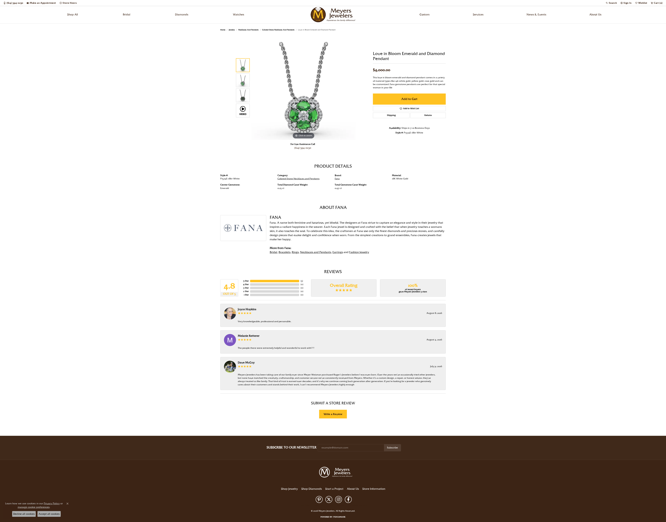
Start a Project (334, 489)
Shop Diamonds (311, 489)
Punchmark (339, 517)
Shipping (391, 115)
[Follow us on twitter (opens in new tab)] (328, 499)
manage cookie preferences (34, 507)
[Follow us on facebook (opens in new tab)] (348, 499)
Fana (337, 179)
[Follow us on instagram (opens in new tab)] (338, 499)
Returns (428, 115)
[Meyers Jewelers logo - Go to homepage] (333, 14)
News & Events (536, 14)
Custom (425, 14)
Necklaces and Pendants (248, 30)
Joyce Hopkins (247, 309)
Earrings (337, 252)
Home (222, 30)
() (302, 281)
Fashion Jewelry (359, 252)
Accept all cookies (49, 514)
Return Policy (304, 505)
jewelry (232, 30)
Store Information (373, 489)
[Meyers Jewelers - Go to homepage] (336, 473)
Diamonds (181, 14)
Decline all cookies (24, 514)
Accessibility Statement (357, 505)
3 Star (246, 288)
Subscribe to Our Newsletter (291, 447)
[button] (611, 3)
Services (478, 14)
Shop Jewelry (289, 489)
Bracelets (284, 252)
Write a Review (333, 414)
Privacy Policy (319, 505)
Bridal (126, 14)
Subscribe (392, 448)
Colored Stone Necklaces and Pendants (278, 30)
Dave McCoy (246, 362)
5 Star (246, 281)
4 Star (246, 284)
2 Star (246, 291)
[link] (13, 3)
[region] (303, 88)
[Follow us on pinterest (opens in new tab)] (319, 499)
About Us (595, 14)
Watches (238, 14)
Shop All (72, 14)
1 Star (246, 295)
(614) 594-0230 (302, 148)
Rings (295, 252)
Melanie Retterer (248, 336)
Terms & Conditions (336, 505)
